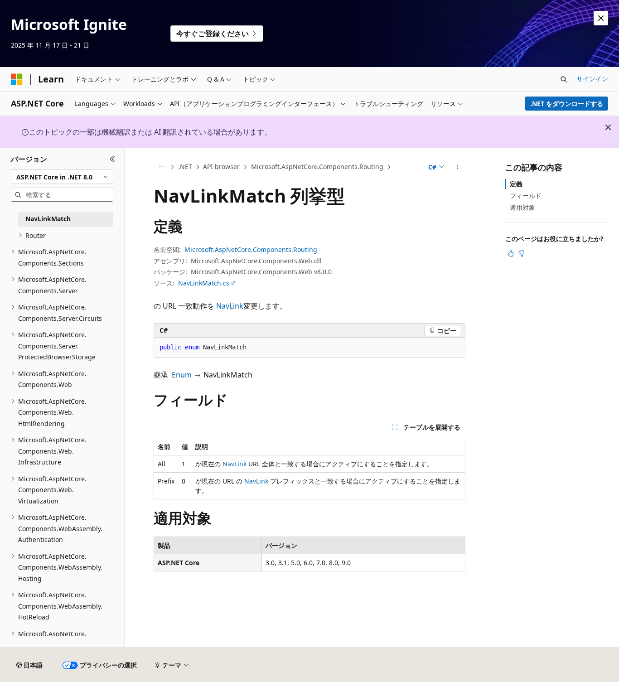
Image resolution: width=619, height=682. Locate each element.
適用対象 (522, 207)
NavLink (229, 306)
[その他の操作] (457, 167)
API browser (221, 166)
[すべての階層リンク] (161, 167)
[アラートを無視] (601, 18)
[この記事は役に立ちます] (510, 253)
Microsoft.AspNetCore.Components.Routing (317, 166)
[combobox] (62, 176)
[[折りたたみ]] (113, 159)
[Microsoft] (17, 79)
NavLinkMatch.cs (203, 283)
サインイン (592, 78)
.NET (185, 166)
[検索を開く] (564, 79)
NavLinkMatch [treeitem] (48, 218)
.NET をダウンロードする (566, 103)
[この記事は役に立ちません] (521, 253)
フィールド (526, 195)
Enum (182, 375)
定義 (516, 183)
